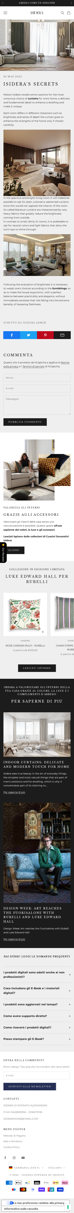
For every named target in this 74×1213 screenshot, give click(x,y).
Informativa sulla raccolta (21, 1208)
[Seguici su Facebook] (5, 1157)
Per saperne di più (14, 792)
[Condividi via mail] (62, 335)
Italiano (55, 1168)
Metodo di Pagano (14, 1135)
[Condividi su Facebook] (11, 335)
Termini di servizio (33, 366)
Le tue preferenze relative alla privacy (38, 1203)
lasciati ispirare (37, 668)
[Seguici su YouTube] (23, 1157)
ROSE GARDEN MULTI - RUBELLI (25, 645)
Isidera (25, 641)
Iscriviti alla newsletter (29, 1086)
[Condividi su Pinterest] (45, 335)
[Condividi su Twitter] (28, 335)
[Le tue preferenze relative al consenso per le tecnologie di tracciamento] (68, 1207)
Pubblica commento (25, 421)
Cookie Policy (11, 1147)
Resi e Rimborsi (12, 1141)
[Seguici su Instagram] (14, 1157)
